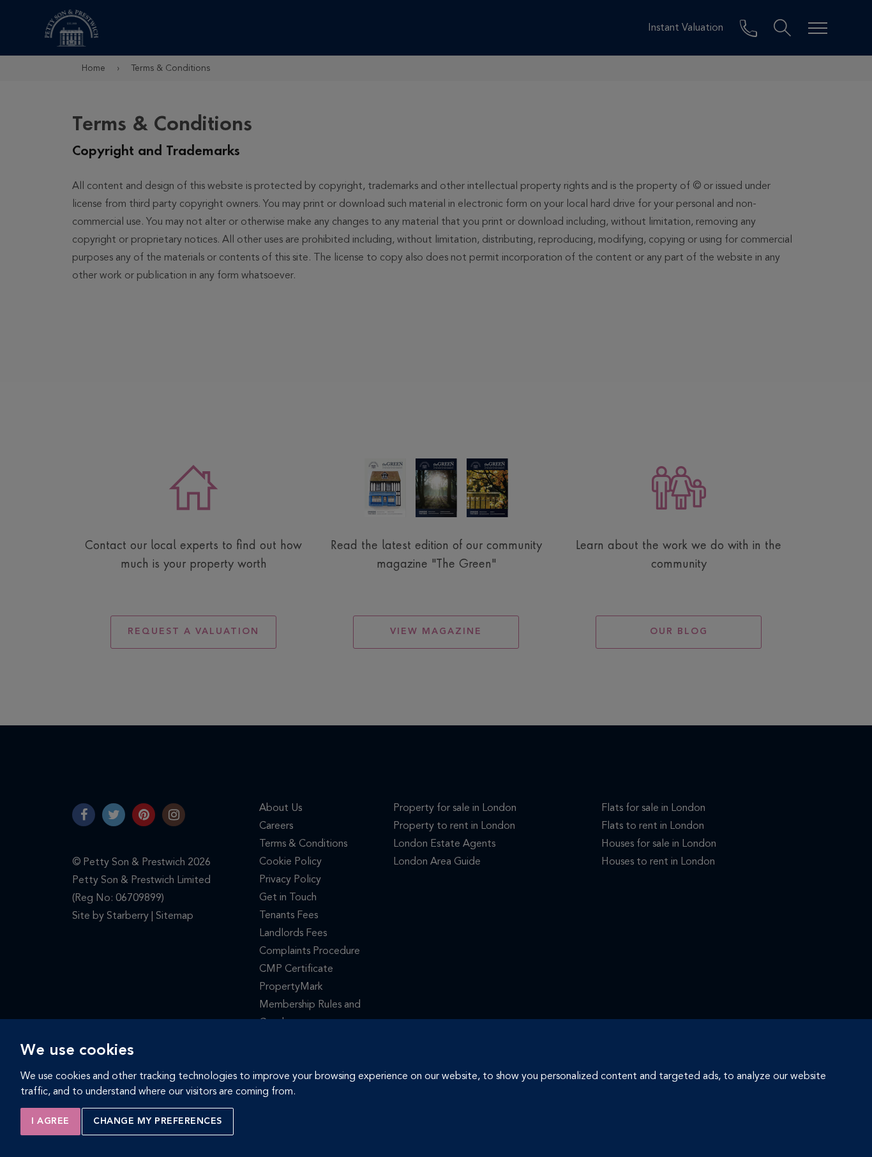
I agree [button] (50, 1121)
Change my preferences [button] (157, 1121)
